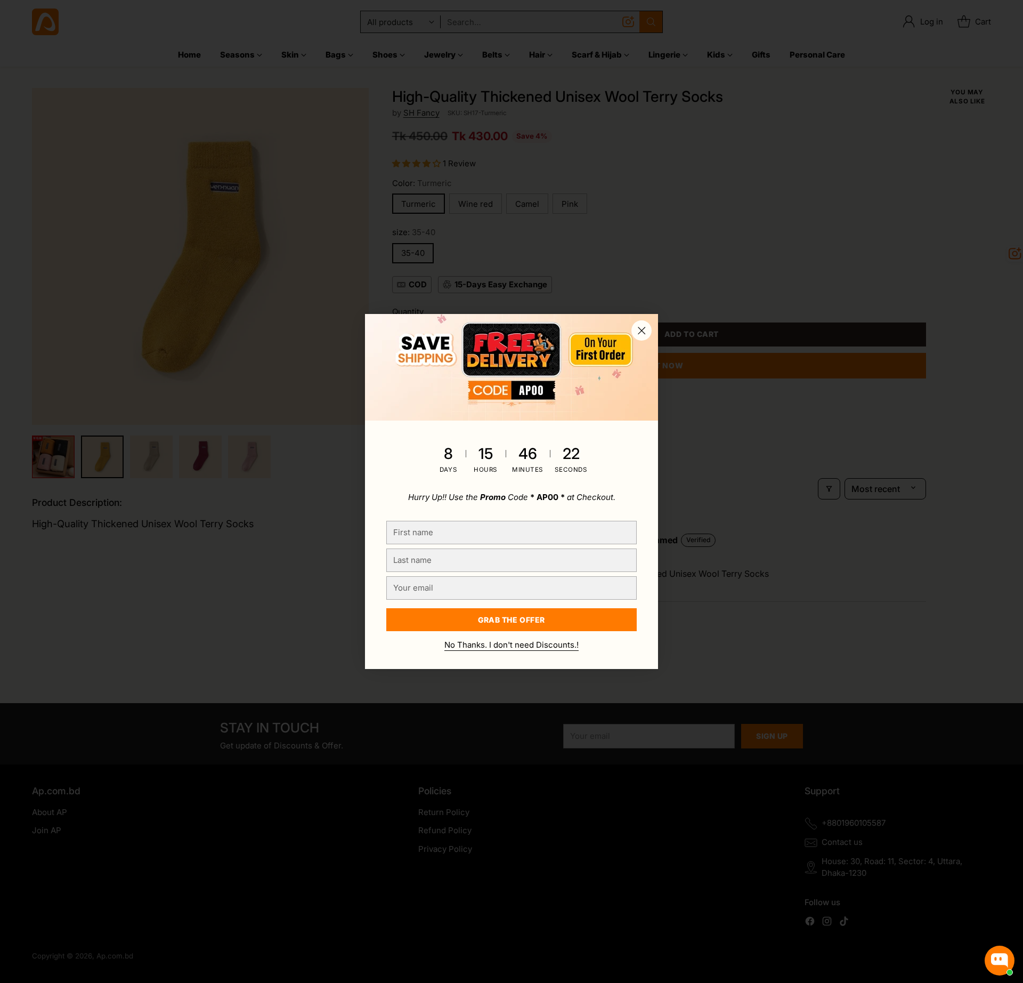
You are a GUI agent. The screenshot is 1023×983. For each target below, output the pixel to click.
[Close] (641, 330)
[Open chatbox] (999, 961)
